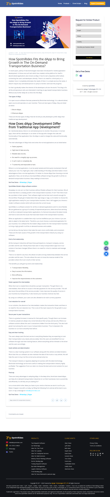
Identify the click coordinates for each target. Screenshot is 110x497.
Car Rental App (35, 446)
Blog (85, 3)
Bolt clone (68, 448)
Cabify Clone (68, 466)
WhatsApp (23, 182)
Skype (30, 182)
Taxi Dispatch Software (38, 443)
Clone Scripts (77, 3)
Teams (11, 452)
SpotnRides (92, 86)
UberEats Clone (69, 469)
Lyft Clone (68, 446)
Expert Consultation (97, 3)
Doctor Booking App (37, 461)
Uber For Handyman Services (40, 453)
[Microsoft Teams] (106, 248)
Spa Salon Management (38, 466)
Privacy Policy (94, 443)
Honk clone (68, 461)
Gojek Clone (68, 451)
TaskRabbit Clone (70, 464)
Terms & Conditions (96, 446)
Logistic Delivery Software (39, 469)
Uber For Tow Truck (37, 448)
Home (60, 3)
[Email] (106, 254)
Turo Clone (68, 458)
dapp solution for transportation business (20, 400)
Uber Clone (68, 443)
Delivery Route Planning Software (41, 458)
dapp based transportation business (32, 52)
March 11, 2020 (14, 52)
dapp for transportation (58, 52)
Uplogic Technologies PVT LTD (92, 89)
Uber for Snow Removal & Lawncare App (43, 474)
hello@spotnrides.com (33, 391)
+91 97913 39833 (14, 445)
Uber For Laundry (36, 451)
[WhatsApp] (106, 243)
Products (66, 3)
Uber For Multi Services (38, 456)
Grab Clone (68, 453)
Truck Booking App (36, 471)
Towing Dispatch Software (39, 464)
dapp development (46, 52)
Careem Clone (69, 456)
